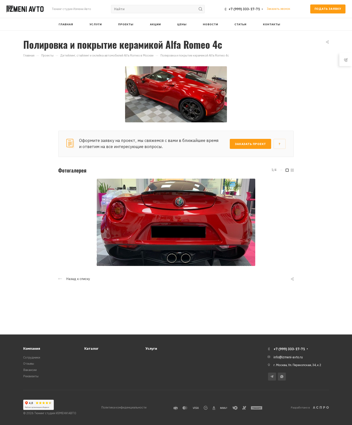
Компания (31, 348)
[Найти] (201, 9)
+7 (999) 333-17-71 (244, 9)
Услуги (151, 348)
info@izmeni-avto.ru (288, 357)
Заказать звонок (278, 9)
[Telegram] (272, 377)
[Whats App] (282, 377)
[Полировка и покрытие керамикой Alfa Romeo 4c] (176, 94)
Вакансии (30, 370)
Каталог (91, 348)
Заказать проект (250, 144)
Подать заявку (328, 9)
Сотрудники (31, 357)
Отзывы (28, 363)
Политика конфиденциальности (123, 407)
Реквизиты (30, 376)
